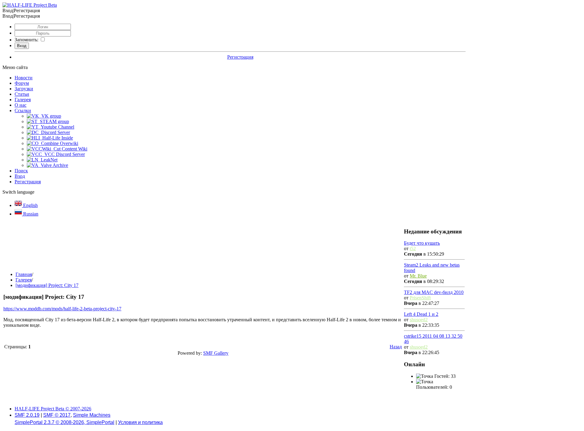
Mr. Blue (418, 275)
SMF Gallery (215, 353)
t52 (413, 248)
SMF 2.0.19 (27, 415)
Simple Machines (91, 415)
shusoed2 (419, 319)
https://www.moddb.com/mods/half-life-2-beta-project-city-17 (62, 308)
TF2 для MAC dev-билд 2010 (434, 292)
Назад (396, 346)
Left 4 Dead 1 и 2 (421, 314)
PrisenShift (420, 297)
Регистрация (240, 57)
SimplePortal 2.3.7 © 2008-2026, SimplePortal (64, 422)
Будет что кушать (422, 243)
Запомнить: (26, 39)
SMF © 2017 (57, 415)
